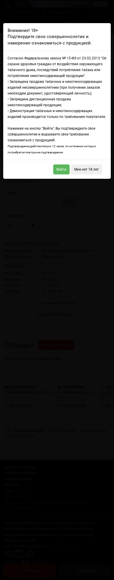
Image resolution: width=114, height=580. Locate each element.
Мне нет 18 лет (86, 169)
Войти (61, 169)
